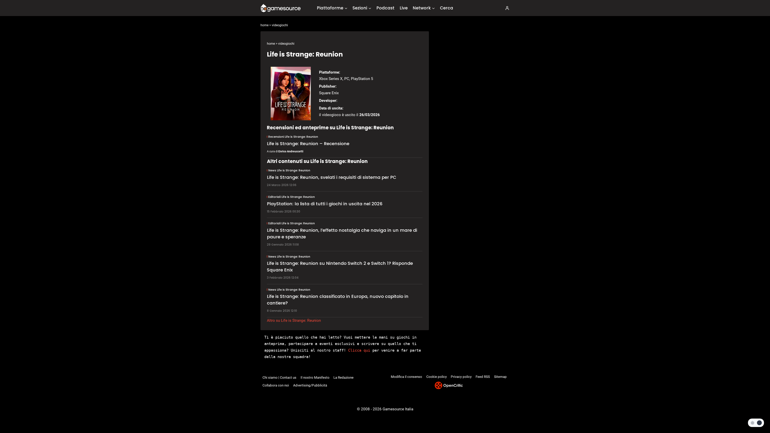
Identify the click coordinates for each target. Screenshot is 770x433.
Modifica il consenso (406, 377)
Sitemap (500, 377)
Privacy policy (461, 377)
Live (404, 8)
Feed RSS (483, 377)
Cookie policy (436, 377)
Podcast (385, 8)
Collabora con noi (275, 385)
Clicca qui (359, 350)
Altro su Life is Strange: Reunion (294, 320)
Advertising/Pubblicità (310, 385)
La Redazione (343, 377)
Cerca (446, 8)
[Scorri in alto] (756, 415)
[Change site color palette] (756, 423)
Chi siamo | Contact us (279, 377)
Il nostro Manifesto (315, 377)
